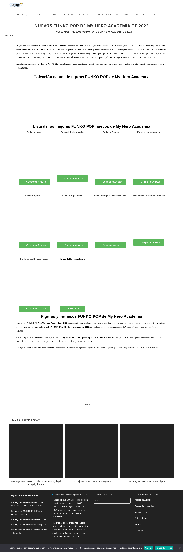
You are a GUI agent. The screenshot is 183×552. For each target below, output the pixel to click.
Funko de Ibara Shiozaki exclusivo (149, 195)
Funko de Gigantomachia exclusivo (110, 195)
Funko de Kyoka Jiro (34, 195)
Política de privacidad (144, 506)
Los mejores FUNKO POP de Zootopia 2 (28, 524)
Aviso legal (139, 524)
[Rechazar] (179, 548)
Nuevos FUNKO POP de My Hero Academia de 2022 (102, 31)
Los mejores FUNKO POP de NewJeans (91, 481)
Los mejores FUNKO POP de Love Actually (29, 519)
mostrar (95, 405)
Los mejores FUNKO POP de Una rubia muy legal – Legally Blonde (36, 483)
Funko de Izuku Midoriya (72, 132)
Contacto (139, 530)
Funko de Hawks (34, 132)
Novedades (8, 35)
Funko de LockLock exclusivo (34, 259)
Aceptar (148, 548)
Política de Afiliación (144, 500)
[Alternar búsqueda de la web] (173, 15)
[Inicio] (52, 31)
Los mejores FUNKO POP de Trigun (147, 481)
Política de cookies (143, 518)
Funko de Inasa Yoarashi (148, 132)
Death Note (142, 347)
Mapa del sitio (141, 512)
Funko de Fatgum (110, 132)
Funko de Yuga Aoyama (72, 195)
